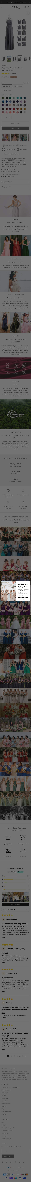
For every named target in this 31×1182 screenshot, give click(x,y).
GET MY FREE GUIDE (23, 597)
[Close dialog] (29, 581)
